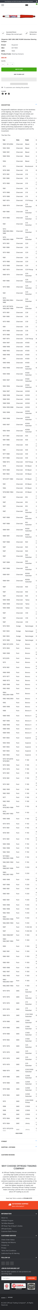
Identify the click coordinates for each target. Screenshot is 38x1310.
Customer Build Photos (9, 1231)
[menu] (2, 5)
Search (3, 1298)
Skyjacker (14, 45)
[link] (3, 1263)
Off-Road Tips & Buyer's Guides (11, 1226)
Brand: (3, 45)
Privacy (3, 1248)
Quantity (3, 61)
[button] (19, 79)
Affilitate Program (7, 1220)
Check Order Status (7, 1240)
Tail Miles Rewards (7, 1223)
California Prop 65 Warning (10, 1253)
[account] (31, 5)
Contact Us (5, 1245)
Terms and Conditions (8, 1250)
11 (4, 87)
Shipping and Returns (8, 1242)
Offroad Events (6, 1229)
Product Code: (6, 54)
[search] (7, 5)
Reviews (10, 1297)
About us (4, 1218)
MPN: (3, 51)
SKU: (3, 48)
